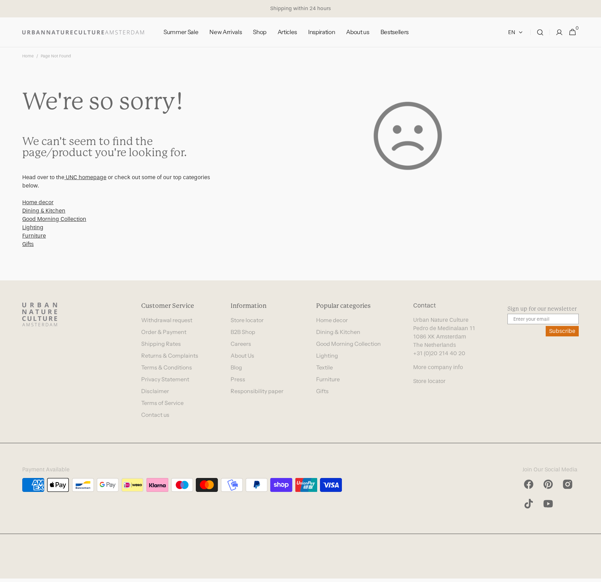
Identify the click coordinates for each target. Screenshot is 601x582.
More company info (438, 367)
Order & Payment (163, 331)
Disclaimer (155, 391)
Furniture (34, 235)
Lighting (32, 227)
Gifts (28, 244)
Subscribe (562, 331)
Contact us (155, 414)
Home (28, 56)
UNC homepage (85, 177)
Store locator (247, 320)
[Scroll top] (592, 573)
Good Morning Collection (54, 219)
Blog (236, 367)
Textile (324, 367)
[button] (540, 32)
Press (238, 379)
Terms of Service (162, 402)
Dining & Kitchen (43, 210)
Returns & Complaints (169, 355)
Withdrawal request (166, 320)
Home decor (38, 202)
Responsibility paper (257, 391)
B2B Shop (243, 331)
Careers (241, 343)
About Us (242, 355)
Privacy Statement (165, 379)
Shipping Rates (161, 343)
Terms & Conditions (166, 367)
